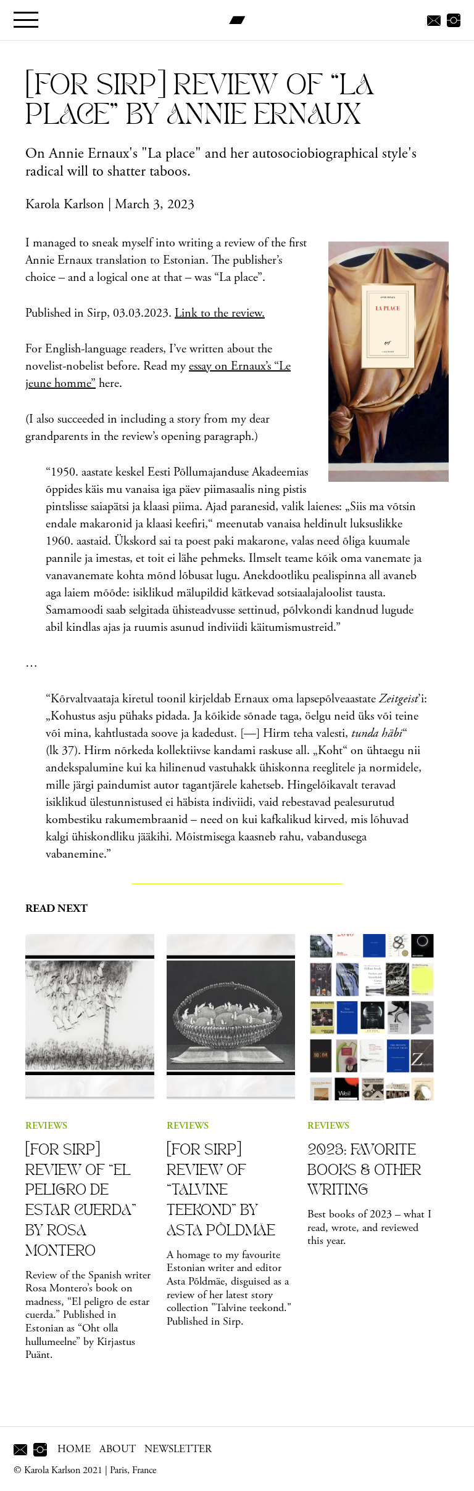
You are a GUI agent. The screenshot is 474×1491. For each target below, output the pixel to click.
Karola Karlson (64, 204)
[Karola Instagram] (453, 19)
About (117, 1449)
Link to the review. (220, 313)
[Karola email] (434, 19)
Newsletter (178, 1449)
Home (74, 1449)
